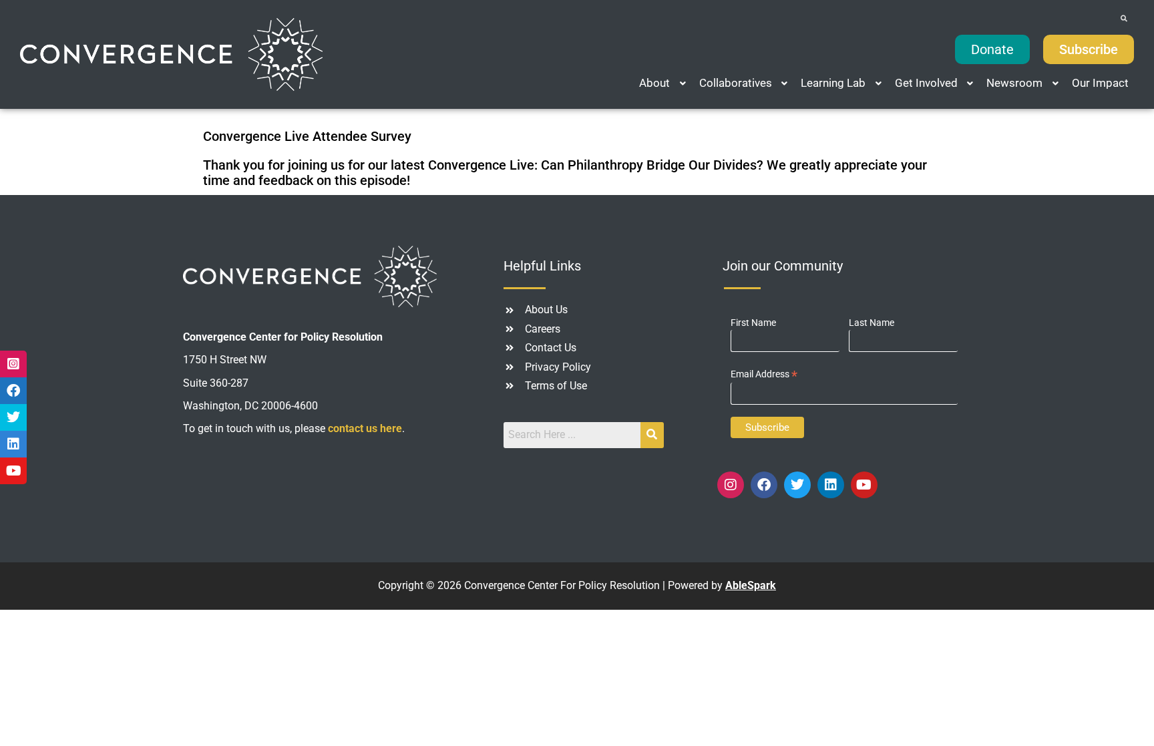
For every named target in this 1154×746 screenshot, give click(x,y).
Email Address (764, 374)
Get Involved (926, 82)
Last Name (871, 322)
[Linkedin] (830, 485)
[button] (664, 83)
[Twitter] (797, 485)
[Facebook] (764, 485)
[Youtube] (864, 485)
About (654, 82)
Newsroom (1014, 82)
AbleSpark (750, 585)
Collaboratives (735, 82)
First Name (753, 322)
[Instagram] (730, 485)
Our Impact (1100, 82)
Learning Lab (833, 82)
